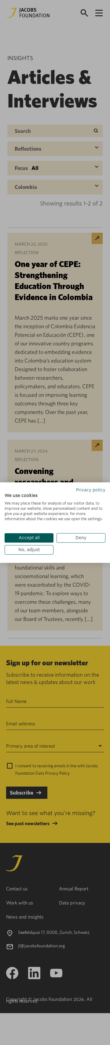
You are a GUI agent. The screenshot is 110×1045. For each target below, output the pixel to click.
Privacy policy (90, 489)
